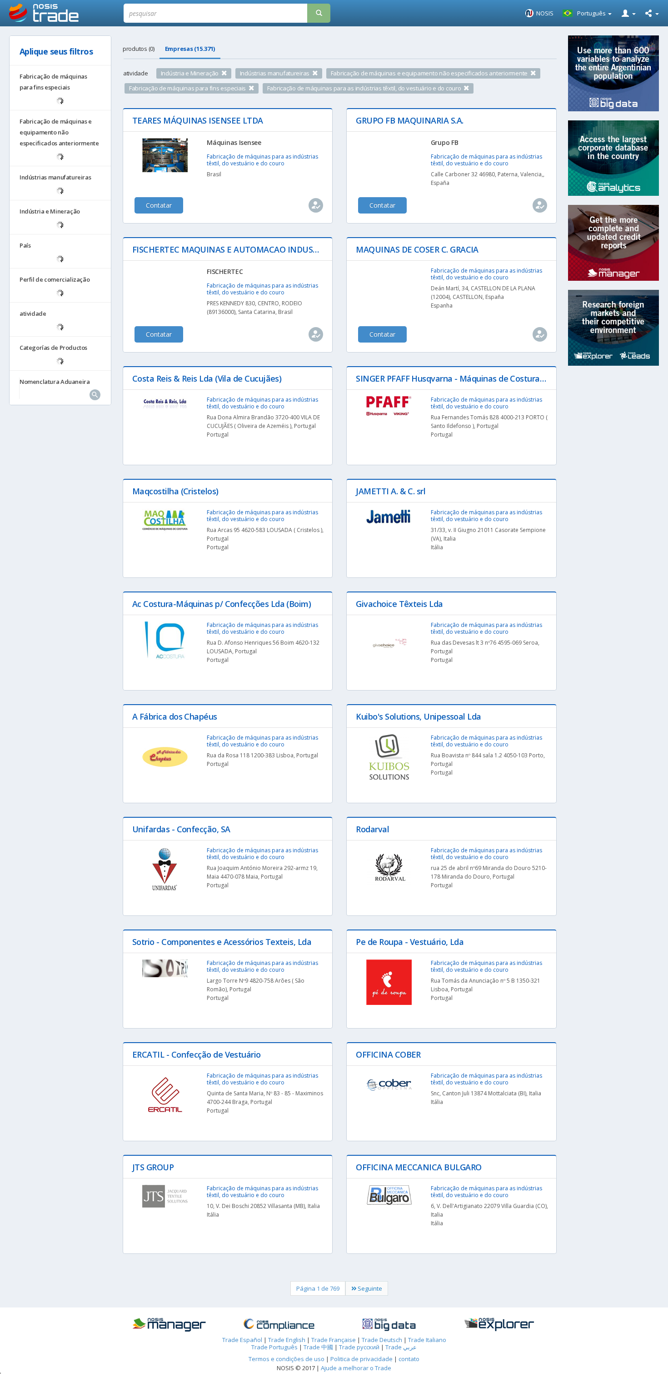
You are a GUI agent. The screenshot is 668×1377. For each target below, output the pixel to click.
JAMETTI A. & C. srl (390, 491)
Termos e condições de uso (286, 1359)
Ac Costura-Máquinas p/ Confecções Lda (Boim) (221, 603)
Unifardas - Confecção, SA (181, 829)
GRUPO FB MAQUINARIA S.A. (409, 120)
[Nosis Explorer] (498, 1324)
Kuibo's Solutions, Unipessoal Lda (418, 716)
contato (409, 1359)
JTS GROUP (153, 1167)
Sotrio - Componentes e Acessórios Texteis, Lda (221, 941)
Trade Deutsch (382, 1340)
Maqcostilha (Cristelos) (175, 491)
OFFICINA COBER (388, 1054)
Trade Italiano (427, 1340)
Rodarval (372, 829)
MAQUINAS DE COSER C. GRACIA (417, 249)
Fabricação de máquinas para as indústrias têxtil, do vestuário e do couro (262, 160)
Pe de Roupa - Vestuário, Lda (410, 941)
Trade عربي (401, 1347)
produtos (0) (139, 49)
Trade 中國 (318, 1347)
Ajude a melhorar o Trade (356, 1368)
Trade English (286, 1340)
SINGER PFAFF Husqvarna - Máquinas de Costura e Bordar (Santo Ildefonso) (498, 378)
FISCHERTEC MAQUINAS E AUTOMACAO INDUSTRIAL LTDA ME (251, 249)
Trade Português (274, 1347)
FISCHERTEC (225, 271)
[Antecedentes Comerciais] (168, 1325)
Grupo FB (445, 142)
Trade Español (242, 1340)
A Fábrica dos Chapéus (174, 716)
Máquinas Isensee (234, 142)
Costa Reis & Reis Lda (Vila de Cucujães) (206, 378)
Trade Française (333, 1340)
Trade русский (359, 1347)
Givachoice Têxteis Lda (399, 603)
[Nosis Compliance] (279, 1325)
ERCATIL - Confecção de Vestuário (196, 1054)
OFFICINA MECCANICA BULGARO (418, 1167)
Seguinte (369, 1288)
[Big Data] (389, 1325)
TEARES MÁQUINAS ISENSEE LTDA (197, 120)
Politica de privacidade (362, 1359)
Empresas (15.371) (190, 49)
